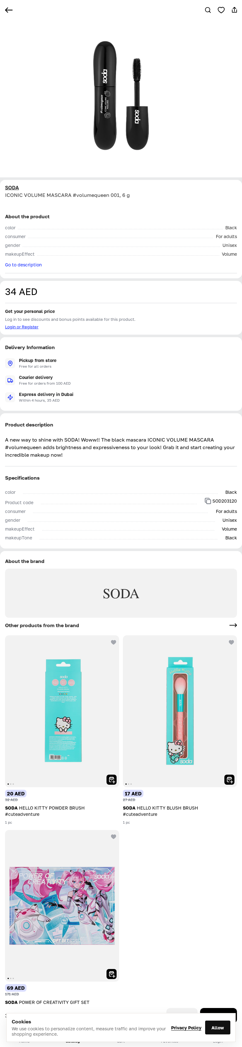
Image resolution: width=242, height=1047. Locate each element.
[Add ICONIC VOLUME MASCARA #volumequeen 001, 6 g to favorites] (221, 10)
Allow (217, 1027)
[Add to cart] (112, 780)
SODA (12, 187)
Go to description (23, 264)
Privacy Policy (186, 1027)
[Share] (234, 10)
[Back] (8, 10)
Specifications (22, 478)
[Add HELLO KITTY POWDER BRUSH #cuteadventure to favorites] (113, 641)
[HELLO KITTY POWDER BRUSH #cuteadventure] (62, 711)
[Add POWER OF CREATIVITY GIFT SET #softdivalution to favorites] (113, 836)
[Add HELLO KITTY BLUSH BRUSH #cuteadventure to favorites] (230, 641)
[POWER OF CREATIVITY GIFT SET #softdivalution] (62, 906)
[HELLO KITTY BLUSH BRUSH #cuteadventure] (180, 711)
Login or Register (21, 326)
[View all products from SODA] (233, 625)
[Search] (208, 10)
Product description (29, 424)
